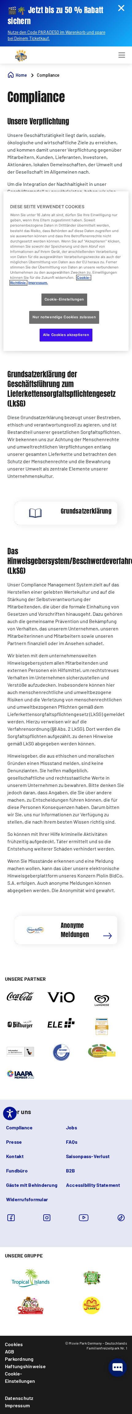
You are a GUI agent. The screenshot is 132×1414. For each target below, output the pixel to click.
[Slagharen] (30, 1305)
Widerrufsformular (27, 1199)
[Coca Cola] (20, 996)
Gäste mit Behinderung (31, 1185)
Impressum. (38, 283)
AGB (9, 1351)
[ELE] (61, 1022)
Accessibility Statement (93, 1185)
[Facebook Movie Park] (10, 1217)
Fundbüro (17, 1170)
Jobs (71, 1127)
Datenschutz (19, 1398)
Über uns (18, 1111)
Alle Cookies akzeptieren (66, 335)
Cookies (14, 1344)
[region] (66, 271)
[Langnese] (101, 1000)
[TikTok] (121, 1217)
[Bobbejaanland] (91, 1305)
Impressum (17, 1405)
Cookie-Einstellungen (20, 1377)
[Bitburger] (20, 1024)
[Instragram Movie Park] (46, 1217)
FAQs (71, 1142)
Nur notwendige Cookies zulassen (64, 317)
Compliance (19, 1127)
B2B (70, 1170)
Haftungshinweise (25, 1366)
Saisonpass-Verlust (88, 1156)
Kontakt (15, 1156)
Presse (14, 1142)
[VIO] (61, 997)
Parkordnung (19, 1359)
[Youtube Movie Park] (84, 1217)
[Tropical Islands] (30, 1277)
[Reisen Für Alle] (20, 1051)
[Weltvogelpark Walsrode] (92, 1277)
